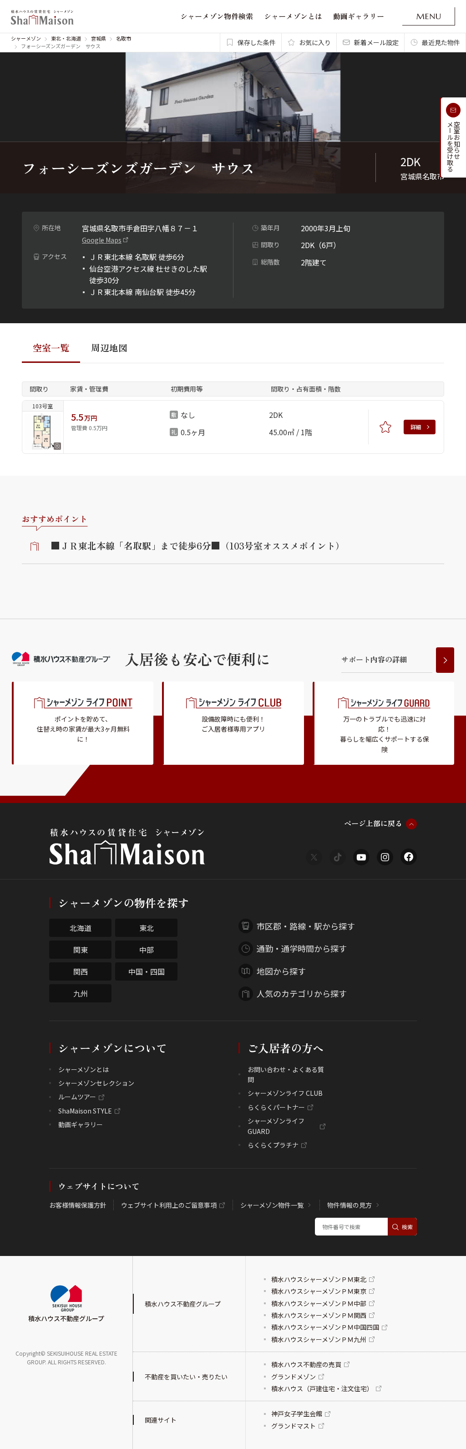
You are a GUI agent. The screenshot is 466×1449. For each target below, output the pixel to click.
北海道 (80, 927)
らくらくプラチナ (273, 1144)
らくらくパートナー (276, 1107)
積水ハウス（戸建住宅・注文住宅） (322, 1388)
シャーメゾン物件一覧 (272, 1205)
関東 (80, 949)
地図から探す (281, 971)
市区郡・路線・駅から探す (306, 926)
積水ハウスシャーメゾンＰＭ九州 (318, 1339)
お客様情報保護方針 (77, 1205)
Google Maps (102, 239)
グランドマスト (293, 1425)
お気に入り (315, 42)
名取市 (123, 38)
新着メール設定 (376, 42)
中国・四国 (146, 971)
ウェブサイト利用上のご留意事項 (169, 1205)
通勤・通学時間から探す (302, 948)
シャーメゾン (26, 38)
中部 (146, 949)
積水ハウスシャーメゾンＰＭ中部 (318, 1303)
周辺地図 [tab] (109, 347)
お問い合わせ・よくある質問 (286, 1074)
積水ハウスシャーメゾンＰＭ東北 (318, 1279)
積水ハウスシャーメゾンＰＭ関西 (318, 1315)
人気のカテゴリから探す (302, 993)
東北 (146, 927)
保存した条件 (257, 42)
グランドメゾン (293, 1376)
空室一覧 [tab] (51, 347)
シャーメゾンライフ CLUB (285, 1093)
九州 (80, 993)
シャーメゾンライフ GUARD (276, 1125)
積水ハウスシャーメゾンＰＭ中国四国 (325, 1327)
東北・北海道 (66, 38)
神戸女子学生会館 (296, 1413)
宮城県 (98, 38)
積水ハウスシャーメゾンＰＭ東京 (318, 1291)
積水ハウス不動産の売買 (306, 1364)
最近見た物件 (441, 42)
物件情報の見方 (349, 1205)
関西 (80, 971)
